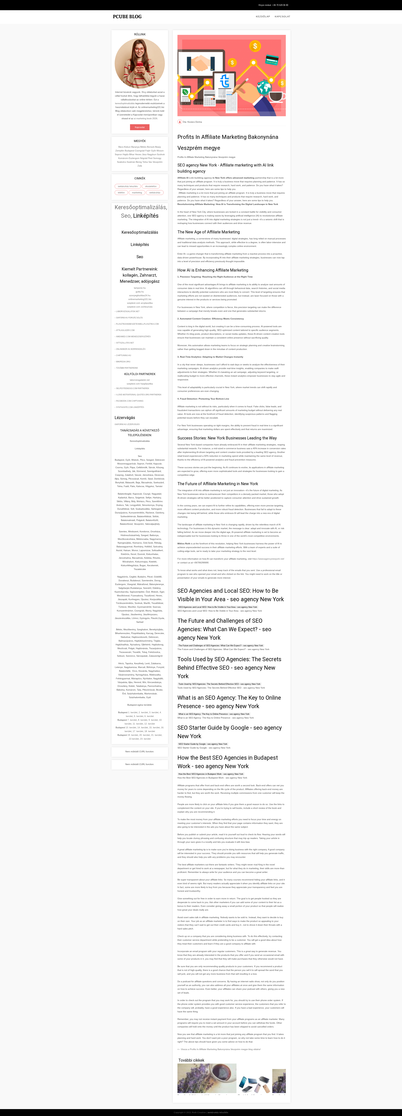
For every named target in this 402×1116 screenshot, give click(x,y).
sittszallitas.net (125, 343)
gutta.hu (140, 291)
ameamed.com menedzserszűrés (133, 336)
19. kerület (133, 735)
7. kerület (132, 720)
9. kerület (153, 720)
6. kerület (149, 716)
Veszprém (158, 162)
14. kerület (142, 727)
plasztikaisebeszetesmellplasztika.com (137, 324)
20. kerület (144, 735)
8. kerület (142, 720)
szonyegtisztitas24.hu (139, 295)
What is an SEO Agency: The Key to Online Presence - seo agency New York (214, 714)
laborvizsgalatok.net (127, 311)
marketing (137, 192)
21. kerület (156, 735)
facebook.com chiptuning (129, 401)
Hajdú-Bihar (129, 154)
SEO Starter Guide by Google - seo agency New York (203, 744)
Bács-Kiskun (124, 147)
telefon (121, 192)
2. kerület (143, 712)
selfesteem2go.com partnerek (132, 388)
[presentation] (280, 1079)
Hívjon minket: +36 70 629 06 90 (273, 5)
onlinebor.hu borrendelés (130, 349)
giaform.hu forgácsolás (129, 318)
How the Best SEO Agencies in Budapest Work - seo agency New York (211, 774)
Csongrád (140, 150)
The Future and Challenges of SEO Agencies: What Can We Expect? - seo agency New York (221, 645)
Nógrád (144, 158)
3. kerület (153, 712)
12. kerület (149, 723)
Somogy (157, 158)
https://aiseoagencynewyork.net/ (268, 559)
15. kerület (154, 727)
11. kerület (138, 723)
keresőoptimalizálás (125, 103)
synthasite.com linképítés (130, 407)
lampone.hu (140, 288)
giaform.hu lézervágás (127, 424)
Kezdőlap (263, 16)
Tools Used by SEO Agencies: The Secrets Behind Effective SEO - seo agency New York (219, 684)
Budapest (130, 150)
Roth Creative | (210, 1112)
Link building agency (200, 178)
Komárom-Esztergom (129, 158)
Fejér (148, 150)
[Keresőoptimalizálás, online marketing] (127, 20)
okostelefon (151, 186)
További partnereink (127, 368)
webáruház (154, 192)
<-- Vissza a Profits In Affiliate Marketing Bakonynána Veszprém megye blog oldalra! (219, 1049)
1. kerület (132, 712)
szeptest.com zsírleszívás (139, 306)
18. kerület (149, 731)
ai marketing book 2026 (145, 118)
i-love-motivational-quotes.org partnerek (138, 395)
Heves (138, 154)
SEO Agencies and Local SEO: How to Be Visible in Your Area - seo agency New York (218, 607)
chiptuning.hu (123, 355)
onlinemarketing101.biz (139, 299)
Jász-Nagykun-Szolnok (153, 154)
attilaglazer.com (125, 330)
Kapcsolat (283, 16)
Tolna (145, 162)
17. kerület (138, 731)
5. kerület (138, 716)
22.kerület (134, 739)
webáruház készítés (128, 186)
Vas (150, 162)
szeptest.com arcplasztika (140, 303)
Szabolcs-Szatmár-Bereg (129, 162)
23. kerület (145, 739)
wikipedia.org (123, 362)
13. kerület (131, 727)
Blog (144, 92)
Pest (150, 158)
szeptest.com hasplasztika (140, 383)
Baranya (135, 147)
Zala (140, 165)
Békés (143, 147)
